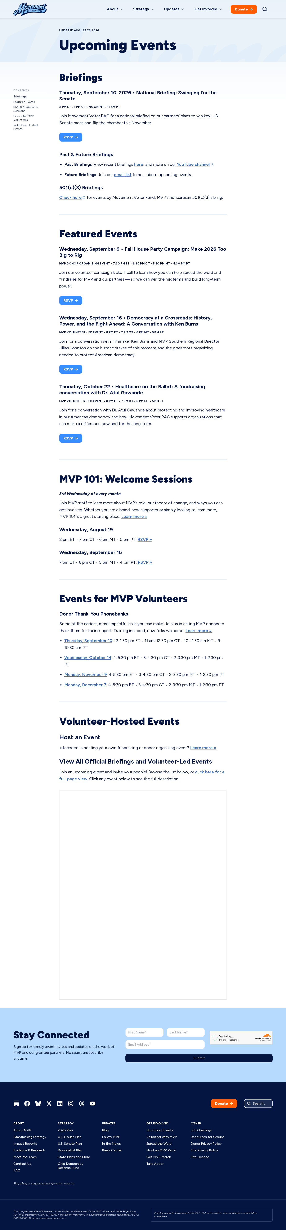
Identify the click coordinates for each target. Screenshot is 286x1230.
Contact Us (22, 1164)
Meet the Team (25, 1157)
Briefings (19, 96)
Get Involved (157, 1123)
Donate (241, 9)
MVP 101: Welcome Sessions (25, 109)
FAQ (16, 1170)
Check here (70, 197)
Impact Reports (25, 1144)
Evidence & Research (29, 1150)
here (138, 164)
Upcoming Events (159, 1130)
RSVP (68, 137)
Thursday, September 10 (88, 640)
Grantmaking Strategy (29, 1137)
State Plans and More (74, 1157)
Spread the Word (158, 1144)
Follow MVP (111, 1137)
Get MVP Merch (158, 1157)
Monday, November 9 (85, 674)
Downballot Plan (70, 1150)
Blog (105, 1130)
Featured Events (24, 102)
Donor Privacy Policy (206, 1144)
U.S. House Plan (69, 1137)
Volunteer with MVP (161, 1137)
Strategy (65, 1123)
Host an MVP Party (161, 1150)
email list (122, 174)
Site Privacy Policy (204, 1150)
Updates (109, 1123)
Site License (200, 1157)
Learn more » (134, 516)
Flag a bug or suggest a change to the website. (44, 1183)
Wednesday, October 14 (87, 657)
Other (196, 1123)
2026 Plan (65, 1130)
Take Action (155, 1164)
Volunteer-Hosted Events (25, 127)
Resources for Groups (207, 1137)
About (18, 1123)
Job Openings (201, 1130)
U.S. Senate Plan (70, 1144)
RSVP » (145, 539)
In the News (111, 1144)
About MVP (22, 1130)
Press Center (112, 1150)
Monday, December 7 (85, 684)
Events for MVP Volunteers (23, 118)
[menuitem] (115, 9)
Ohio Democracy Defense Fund (70, 1166)
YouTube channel (193, 164)
